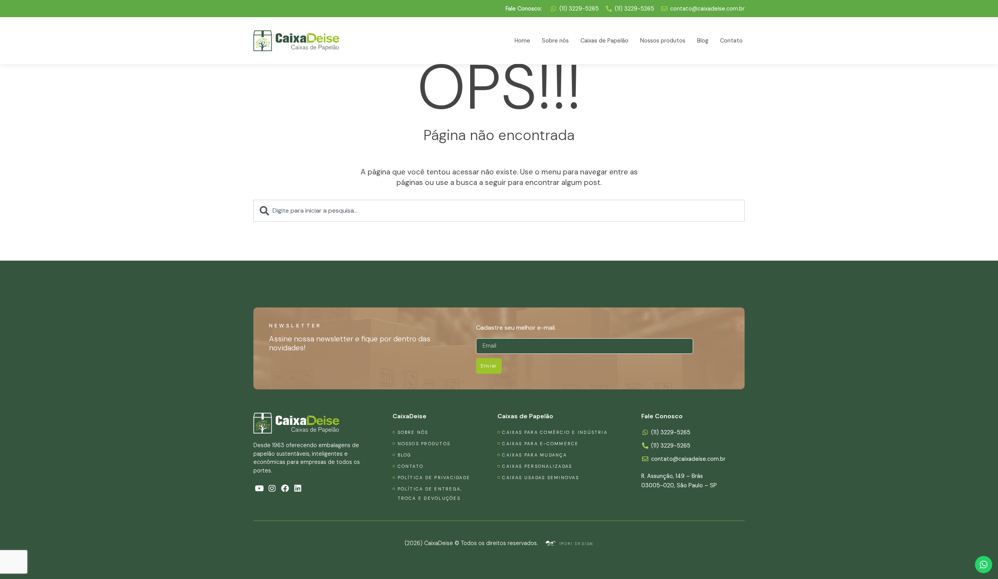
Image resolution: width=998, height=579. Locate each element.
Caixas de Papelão (604, 40)
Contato (731, 40)
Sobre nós (555, 40)
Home (522, 40)
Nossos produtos (662, 40)
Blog (702, 40)
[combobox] (499, 211)
